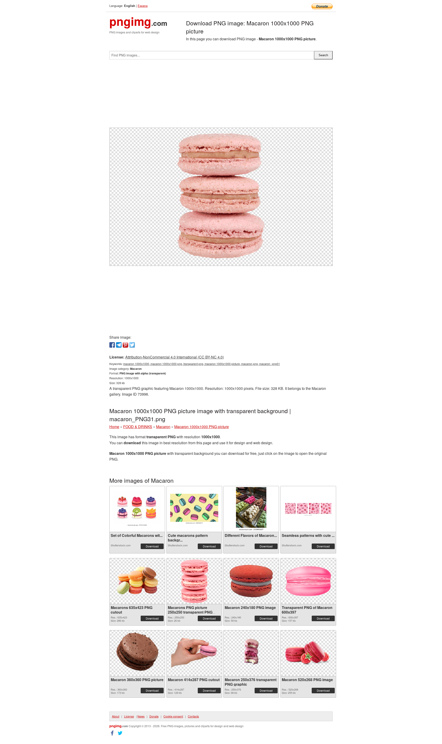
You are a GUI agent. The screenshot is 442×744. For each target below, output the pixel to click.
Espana (143, 5)
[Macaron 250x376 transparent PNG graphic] (251, 653)
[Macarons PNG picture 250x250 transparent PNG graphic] (194, 581)
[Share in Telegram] (119, 345)
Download (152, 546)
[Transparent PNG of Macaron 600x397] (308, 581)
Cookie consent (173, 716)
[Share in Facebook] (112, 345)
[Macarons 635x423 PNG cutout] (137, 581)
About (115, 716)
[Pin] (125, 345)
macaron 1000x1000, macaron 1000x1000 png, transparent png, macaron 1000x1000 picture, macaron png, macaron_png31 (201, 364)
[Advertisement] (221, 95)
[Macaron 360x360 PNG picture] (137, 653)
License (129, 716)
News (141, 716)
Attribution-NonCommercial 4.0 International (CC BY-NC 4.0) (174, 357)
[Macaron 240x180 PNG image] (251, 581)
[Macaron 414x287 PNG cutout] (194, 653)
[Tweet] (132, 345)
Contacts (193, 716)
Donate (154, 716)
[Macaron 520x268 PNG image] (308, 653)
